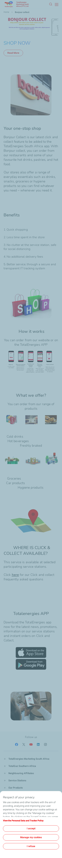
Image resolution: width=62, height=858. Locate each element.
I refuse (31, 846)
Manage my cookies (31, 837)
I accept (31, 828)
